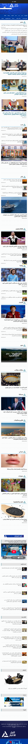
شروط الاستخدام (8, 726)
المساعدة (3, 726)
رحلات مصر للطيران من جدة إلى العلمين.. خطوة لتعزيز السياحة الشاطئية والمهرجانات (14, 438)
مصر (22, 15)
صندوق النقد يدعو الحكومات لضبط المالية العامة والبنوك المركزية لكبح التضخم (15, 320)
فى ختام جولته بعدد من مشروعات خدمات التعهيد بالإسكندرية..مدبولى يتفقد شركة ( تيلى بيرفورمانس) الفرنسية (11, 622)
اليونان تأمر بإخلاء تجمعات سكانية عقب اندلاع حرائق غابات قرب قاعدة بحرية (13, 180)
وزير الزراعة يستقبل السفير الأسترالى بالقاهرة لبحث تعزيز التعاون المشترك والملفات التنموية (14, 73)
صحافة (13, 18)
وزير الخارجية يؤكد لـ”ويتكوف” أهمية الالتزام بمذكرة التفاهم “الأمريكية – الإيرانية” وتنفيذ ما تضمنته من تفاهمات (12, 630)
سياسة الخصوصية (19, 726)
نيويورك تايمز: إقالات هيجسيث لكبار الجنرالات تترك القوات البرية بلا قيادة (15, 412)
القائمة (15, 1)
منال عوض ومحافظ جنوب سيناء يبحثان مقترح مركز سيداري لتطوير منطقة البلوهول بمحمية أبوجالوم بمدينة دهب (14, 114)
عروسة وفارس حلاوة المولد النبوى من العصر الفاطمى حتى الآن (14, 494)
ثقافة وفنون (8, 724)
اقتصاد (12, 15)
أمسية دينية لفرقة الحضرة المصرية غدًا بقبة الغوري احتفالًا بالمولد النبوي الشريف (11, 254)
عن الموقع (24, 726)
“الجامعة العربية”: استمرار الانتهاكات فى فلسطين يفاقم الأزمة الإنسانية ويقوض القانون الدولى (14, 163)
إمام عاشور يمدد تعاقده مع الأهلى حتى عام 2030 (12, 297)
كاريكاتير (24, 670)
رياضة (9, 15)
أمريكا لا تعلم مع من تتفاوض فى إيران (17, 688)
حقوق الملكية (14, 726)
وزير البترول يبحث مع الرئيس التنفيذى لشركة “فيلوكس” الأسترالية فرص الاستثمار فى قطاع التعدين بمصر (12, 329)
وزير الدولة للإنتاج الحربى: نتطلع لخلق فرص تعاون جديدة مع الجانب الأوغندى (14, 93)
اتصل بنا (14, 727)
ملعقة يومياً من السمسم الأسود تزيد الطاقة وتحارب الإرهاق (15, 520)
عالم (16, 15)
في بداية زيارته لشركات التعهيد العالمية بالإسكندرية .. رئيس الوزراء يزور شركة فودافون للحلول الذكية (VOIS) (12, 646)
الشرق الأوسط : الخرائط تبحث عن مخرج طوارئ (16, 387)
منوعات (2, 18)
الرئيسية (26, 15)
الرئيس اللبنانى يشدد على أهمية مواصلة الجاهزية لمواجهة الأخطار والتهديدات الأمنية (12, 135)
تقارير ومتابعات (24, 18)
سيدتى (18, 724)
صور (9, 724)
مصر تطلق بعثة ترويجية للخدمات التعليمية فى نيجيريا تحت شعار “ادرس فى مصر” (14, 26)
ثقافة (5, 15)
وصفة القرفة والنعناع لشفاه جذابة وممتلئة (17, 469)
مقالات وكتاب (18, 18)
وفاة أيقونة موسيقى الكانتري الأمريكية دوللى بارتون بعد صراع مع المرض (15, 247)
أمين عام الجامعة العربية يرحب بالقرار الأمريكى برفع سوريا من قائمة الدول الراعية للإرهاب (11, 128)
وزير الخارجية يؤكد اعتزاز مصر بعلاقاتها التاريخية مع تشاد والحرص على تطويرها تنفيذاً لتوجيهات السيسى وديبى (11, 638)
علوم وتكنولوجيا (7, 18)
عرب (19, 15)
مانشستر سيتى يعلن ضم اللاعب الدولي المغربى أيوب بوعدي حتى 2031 (14, 283)
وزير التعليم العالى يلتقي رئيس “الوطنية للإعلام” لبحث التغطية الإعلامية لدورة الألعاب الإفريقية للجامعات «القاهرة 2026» (11, 654)
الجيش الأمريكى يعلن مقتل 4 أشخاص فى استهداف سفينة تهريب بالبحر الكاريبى (15, 215)
